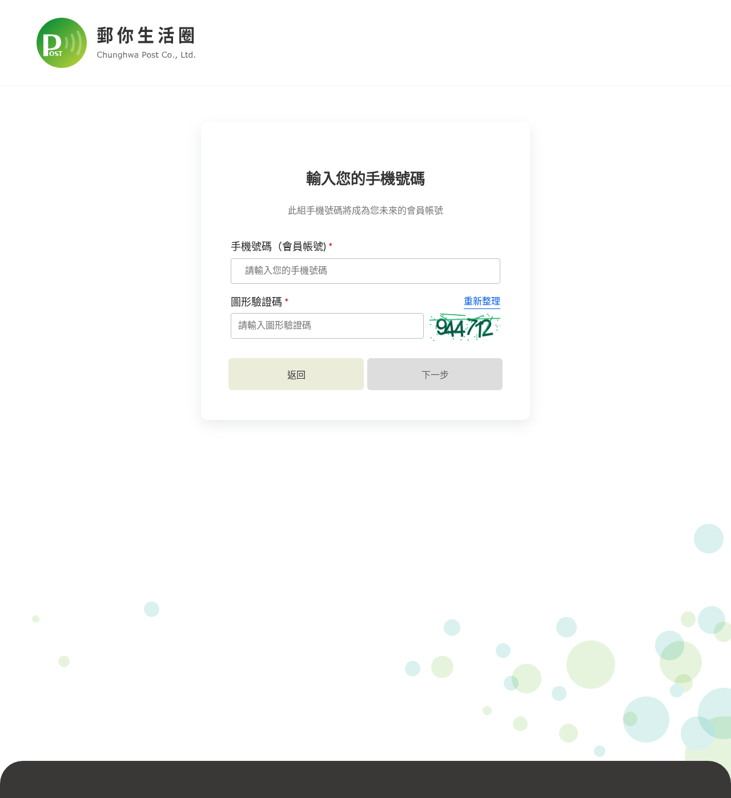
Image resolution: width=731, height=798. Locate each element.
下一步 (435, 375)
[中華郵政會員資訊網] (134, 43)
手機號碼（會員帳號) (282, 247)
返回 (296, 375)
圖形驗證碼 (260, 303)
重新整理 (482, 301)
